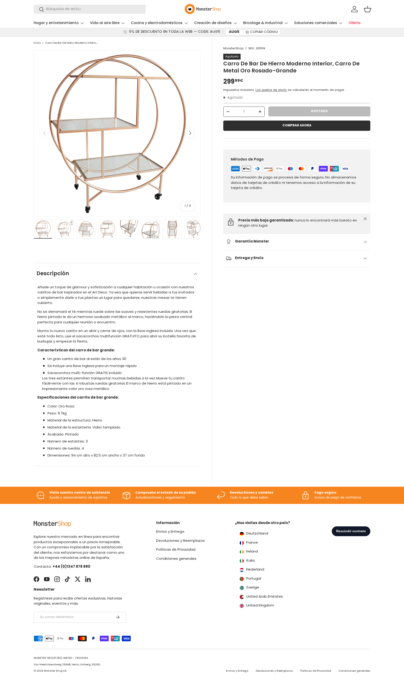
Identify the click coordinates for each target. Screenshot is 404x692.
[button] (367, 9)
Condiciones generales (176, 559)
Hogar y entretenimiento (56, 23)
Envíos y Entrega (170, 532)
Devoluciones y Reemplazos (180, 541)
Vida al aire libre (104, 23)
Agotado (319, 111)
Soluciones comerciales (315, 23)
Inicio (37, 43)
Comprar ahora (296, 125)
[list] (117, 133)
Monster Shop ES (55, 671)
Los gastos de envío (271, 90)
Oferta (355, 23)
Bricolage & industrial (263, 23)
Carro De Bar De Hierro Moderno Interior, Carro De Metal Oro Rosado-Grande (71, 43)
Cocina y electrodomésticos (157, 23)
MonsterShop (233, 48)
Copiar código (264, 32)
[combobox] (90, 9)
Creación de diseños (213, 23)
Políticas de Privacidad (175, 550)
